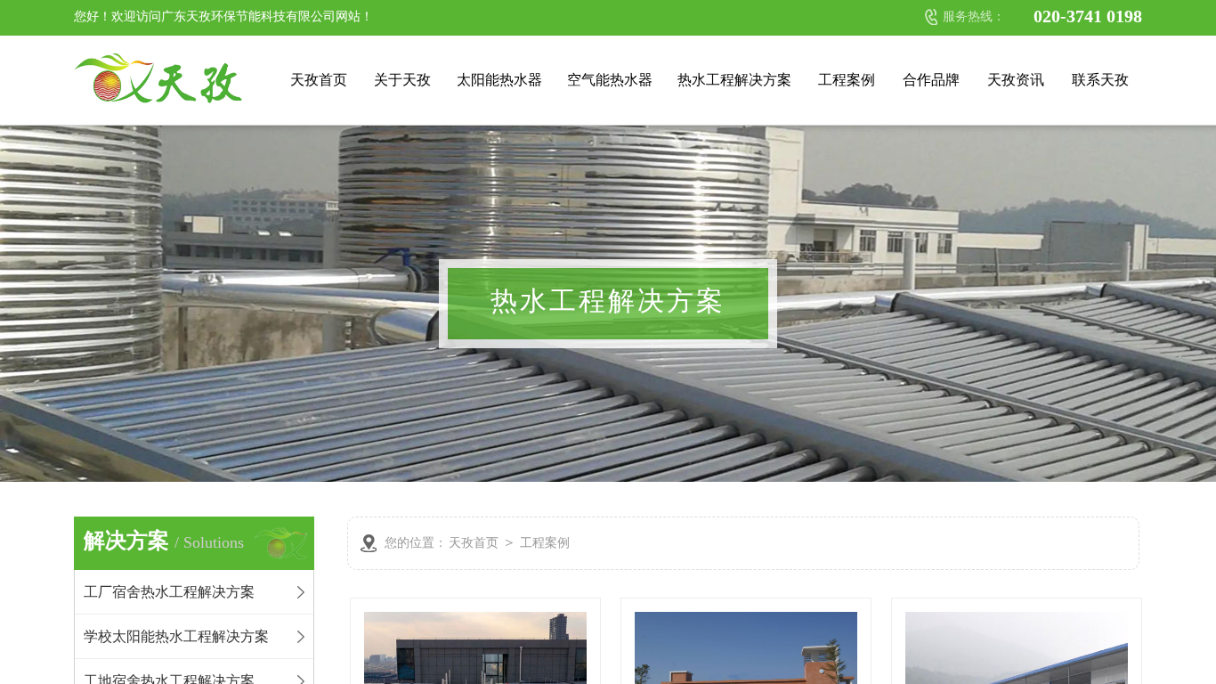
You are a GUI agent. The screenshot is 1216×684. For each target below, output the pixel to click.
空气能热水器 (610, 79)
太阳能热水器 (499, 79)
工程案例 (846, 79)
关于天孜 (402, 79)
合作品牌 (931, 79)
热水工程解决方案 (734, 79)
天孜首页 (318, 79)
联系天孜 (1100, 79)
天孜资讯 (1015, 79)
